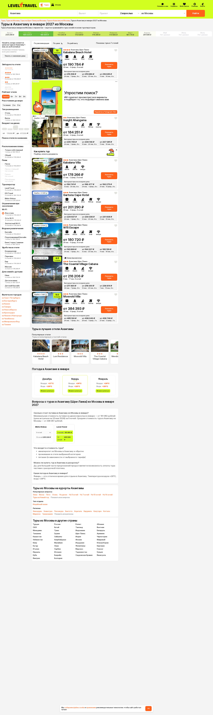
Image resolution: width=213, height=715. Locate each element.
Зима (35, 495)
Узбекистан (38, 540)
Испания (57, 552)
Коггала (106, 511)
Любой (6, 97)
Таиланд (79, 527)
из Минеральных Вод (11, 322)
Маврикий (101, 540)
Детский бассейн (12, 286)
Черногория (102, 537)
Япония (79, 540)
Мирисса (36, 514)
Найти (195, 13)
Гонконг (100, 549)
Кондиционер (11, 251)
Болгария (58, 558)
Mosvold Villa (71, 296)
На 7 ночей (84, 495)
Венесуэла (101, 555)
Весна (41, 495)
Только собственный (14, 150)
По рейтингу (72, 43)
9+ (24, 97)
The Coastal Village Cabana (80, 264)
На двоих (63, 495)
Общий (8, 155)
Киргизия (101, 546)
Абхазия (100, 524)
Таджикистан (81, 552)
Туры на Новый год (41, 497)
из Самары (6, 307)
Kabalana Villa (72, 162)
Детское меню (11, 281)
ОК (148, 708)
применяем (91, 707)
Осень (55, 495)
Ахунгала (78, 511)
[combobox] (42, 13)
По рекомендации (41, 43)
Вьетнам (100, 527)
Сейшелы (58, 537)
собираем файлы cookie (74, 707)
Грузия (57, 533)
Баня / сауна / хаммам (14, 242)
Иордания (80, 543)
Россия (57, 524)
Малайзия (58, 543)
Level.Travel (9, 188)
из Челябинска (8, 319)
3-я (18, 105)
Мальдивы (37, 530)
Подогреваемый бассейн (15, 237)
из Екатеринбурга (9, 301)
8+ (20, 97)
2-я (13, 105)
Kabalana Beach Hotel (77, 52)
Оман (56, 546)
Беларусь (101, 530)
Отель (7, 113)
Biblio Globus (10, 198)
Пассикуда (58, 511)
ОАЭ (35, 527)
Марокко (79, 549)
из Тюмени (6, 325)
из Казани (6, 304)
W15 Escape (71, 227)
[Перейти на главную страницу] (22, 5)
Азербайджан (60, 540)
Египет (78, 524)
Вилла (7, 118)
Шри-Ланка (80, 533)
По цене (56, 43)
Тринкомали (47, 514)
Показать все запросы (60, 497)
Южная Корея (102, 543)
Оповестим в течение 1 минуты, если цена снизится (13, 51)
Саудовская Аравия (84, 555)
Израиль (36, 552)
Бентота (68, 511)
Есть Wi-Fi (9, 218)
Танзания (37, 533)
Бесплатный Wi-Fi (12, 223)
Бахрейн (57, 555)
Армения (100, 533)
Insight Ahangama (74, 120)
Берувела (88, 511)
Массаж (8, 267)
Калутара (97, 511)
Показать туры (109, 65)
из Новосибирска (9, 310)
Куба (35, 555)
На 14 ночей (108, 495)
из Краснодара (8, 313)
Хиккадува (37, 511)
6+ (12, 97)
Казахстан (37, 537)
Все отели (9, 213)
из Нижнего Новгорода (12, 316)
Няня (7, 275)
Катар (35, 546)
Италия (36, 549)
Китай (56, 527)
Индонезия (80, 530)
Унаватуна (48, 511)
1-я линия (6, 105)
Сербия (57, 549)
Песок (7, 164)
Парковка (9, 256)
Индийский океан (40, 504)
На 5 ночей (73, 495)
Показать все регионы (63, 514)
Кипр (35, 543)
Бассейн (8, 232)
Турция (36, 524)
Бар (6, 261)
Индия (78, 537)
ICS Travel (9, 193)
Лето (48, 495)
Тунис (56, 530)
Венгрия (36, 558)
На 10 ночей (96, 495)
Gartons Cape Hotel (76, 195)
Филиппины (80, 546)
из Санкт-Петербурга (11, 298)
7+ (16, 97)
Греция (100, 552)
